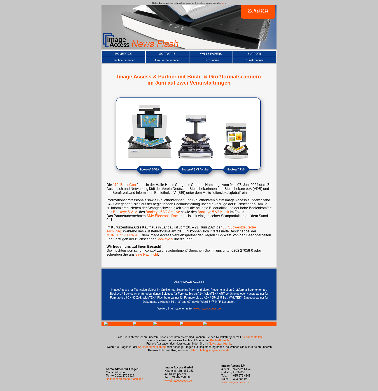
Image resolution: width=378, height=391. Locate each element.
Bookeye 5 (164, 239)
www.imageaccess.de (207, 308)
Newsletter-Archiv (220, 343)
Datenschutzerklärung (152, 347)
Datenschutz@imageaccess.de (209, 350)
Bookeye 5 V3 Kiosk (213, 212)
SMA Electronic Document (167, 216)
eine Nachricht (146, 254)
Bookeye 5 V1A (125, 212)
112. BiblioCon (124, 185)
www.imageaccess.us (235, 382)
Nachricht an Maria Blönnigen (124, 378)
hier (223, 3)
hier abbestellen (252, 337)
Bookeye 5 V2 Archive (163, 212)
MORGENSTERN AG (123, 235)
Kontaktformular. (220, 340)
